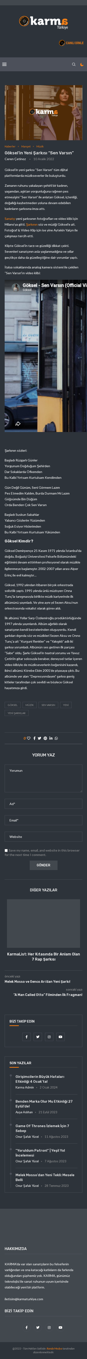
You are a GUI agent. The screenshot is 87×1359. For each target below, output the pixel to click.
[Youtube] (60, 1037)
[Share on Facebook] (34, 738)
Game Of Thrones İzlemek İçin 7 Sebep (42, 1128)
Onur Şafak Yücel (27, 1136)
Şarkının (32, 224)
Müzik (40, 146)
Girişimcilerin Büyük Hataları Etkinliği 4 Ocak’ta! (40, 1079)
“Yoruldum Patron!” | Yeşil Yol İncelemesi (40, 1152)
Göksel (13, 704)
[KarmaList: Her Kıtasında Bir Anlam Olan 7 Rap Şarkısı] (43, 923)
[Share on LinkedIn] (50, 738)
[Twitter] (38, 1037)
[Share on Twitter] (39, 738)
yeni (66, 704)
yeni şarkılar (17, 713)
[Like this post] (28, 738)
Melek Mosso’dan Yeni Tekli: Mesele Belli (45, 1177)
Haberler (10, 146)
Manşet (26, 146)
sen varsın (48, 704)
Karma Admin (25, 1087)
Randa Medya (54, 1348)
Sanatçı (10, 219)
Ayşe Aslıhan (24, 1112)
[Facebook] (26, 1037)
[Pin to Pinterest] (45, 738)
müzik (30, 704)
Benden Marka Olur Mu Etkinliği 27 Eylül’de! (44, 1103)
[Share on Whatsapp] (56, 738)
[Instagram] (49, 1037)
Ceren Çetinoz (15, 159)
